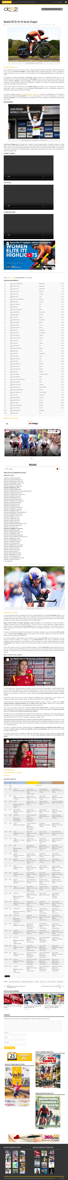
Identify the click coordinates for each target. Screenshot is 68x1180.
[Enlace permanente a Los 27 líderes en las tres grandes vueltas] (13, 1004)
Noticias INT (43, 24)
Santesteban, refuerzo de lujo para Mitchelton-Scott (16, 986)
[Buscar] (61, 9)
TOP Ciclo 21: (11, 277)
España (36, 981)
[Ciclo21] (11, 11)
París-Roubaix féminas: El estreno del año (51, 986)
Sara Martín (60, 981)
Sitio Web (6, 1042)
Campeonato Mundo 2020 (27, 981)
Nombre (6, 1032)
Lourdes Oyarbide (51, 981)
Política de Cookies (38, 1178)
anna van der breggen (14, 981)
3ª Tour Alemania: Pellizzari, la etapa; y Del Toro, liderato (53, 1006)
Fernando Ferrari (8, 67)
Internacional (37, 24)
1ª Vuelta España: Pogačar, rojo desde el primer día (24, 2)
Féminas (33, 24)
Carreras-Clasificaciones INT (21, 24)
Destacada (29, 24)
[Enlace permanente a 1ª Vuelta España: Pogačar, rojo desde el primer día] (34, 1004)
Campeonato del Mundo (11, 24)
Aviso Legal (30, 1178)
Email (5, 1037)
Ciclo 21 (15, 67)
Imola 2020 (42, 981)
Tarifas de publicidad (49, 1178)
